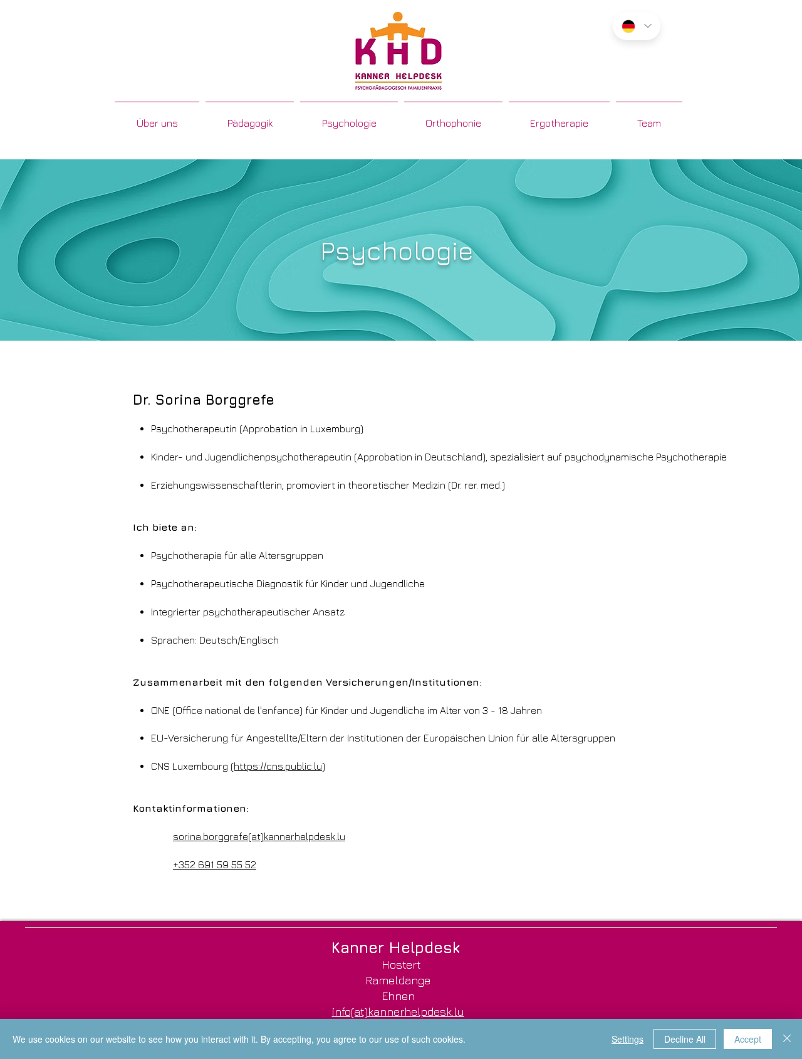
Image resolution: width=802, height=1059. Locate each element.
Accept (747, 1039)
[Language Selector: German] (636, 26)
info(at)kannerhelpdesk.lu (398, 1011)
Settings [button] (627, 1039)
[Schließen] (786, 1039)
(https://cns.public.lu (276, 766)
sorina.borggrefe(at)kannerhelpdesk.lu (259, 836)
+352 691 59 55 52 (214, 864)
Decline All (685, 1039)
